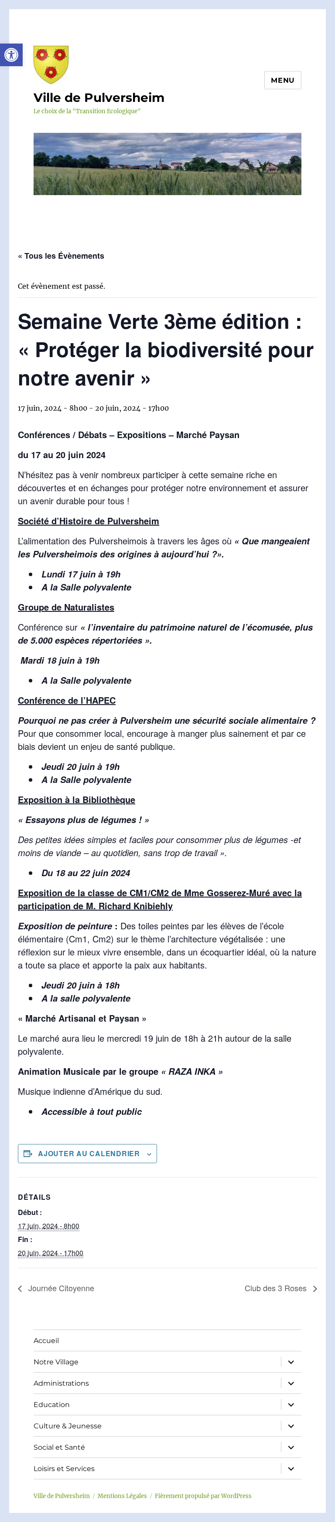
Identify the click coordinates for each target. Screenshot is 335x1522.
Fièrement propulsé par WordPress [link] (203, 1496)
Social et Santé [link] (59, 1447)
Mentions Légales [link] (122, 1496)
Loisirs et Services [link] (64, 1469)
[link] (11, 55)
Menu (283, 80)
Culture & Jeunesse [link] (68, 1426)
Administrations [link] (61, 1383)
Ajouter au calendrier (89, 1153)
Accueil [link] (46, 1340)
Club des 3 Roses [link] (277, 1287)
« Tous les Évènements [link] (61, 255)
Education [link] (52, 1405)
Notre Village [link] (56, 1362)
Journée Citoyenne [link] (60, 1287)
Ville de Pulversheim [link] (99, 97)
